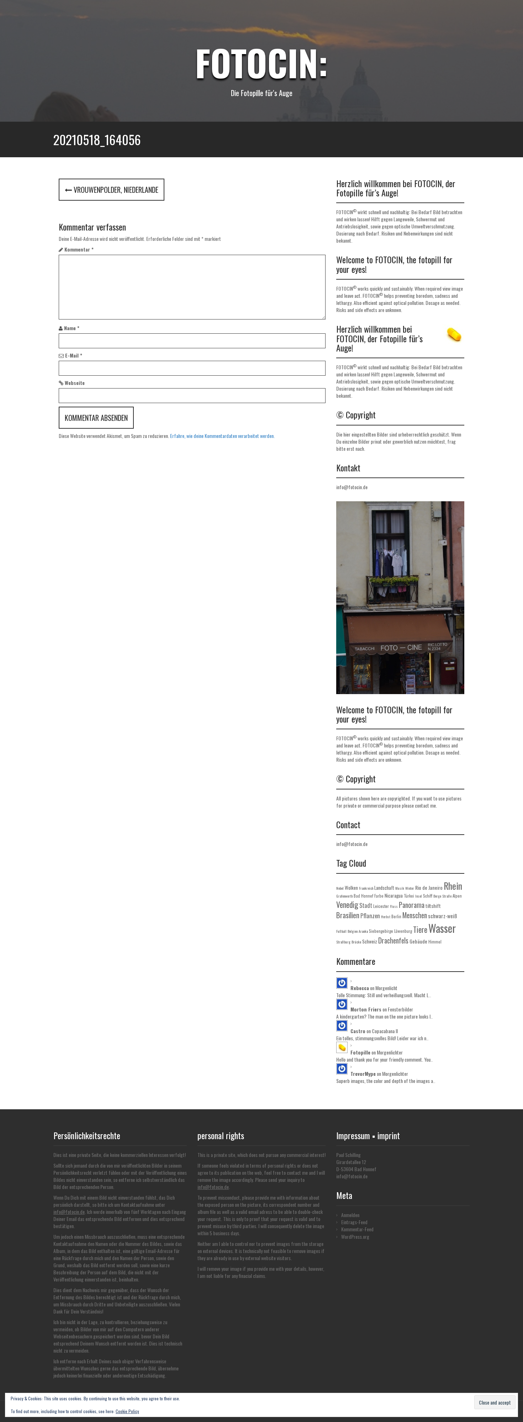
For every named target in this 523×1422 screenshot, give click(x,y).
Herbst (385, 916)
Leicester (381, 906)
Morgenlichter (390, 1052)
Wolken (351, 887)
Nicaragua (394, 895)
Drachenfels (393, 940)
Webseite (75, 382)
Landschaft (384, 887)
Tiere (420, 929)
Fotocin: (261, 62)
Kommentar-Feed (357, 1229)
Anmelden (350, 1215)
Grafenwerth (344, 896)
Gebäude (418, 941)
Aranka (363, 931)
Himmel (435, 942)
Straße (446, 896)
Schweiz (369, 941)
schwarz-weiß (442, 916)
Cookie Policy (127, 1411)
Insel (418, 896)
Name (71, 328)
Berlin (396, 916)
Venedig (347, 904)
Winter (409, 888)
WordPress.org (355, 1236)
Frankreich (366, 888)
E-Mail (73, 355)
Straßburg (343, 942)
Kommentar (79, 249)
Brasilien (347, 915)
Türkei (409, 896)
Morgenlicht (386, 988)
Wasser (442, 928)
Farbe (379, 896)
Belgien (353, 931)
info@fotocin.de (352, 487)
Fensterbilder (400, 1009)
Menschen (414, 915)
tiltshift (433, 905)
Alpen (457, 896)
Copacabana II (385, 1031)
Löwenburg (403, 931)
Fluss (394, 906)
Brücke (356, 942)
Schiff (427, 896)
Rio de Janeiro (429, 887)
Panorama (411, 905)
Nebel (340, 888)
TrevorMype (363, 1073)
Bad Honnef (363, 896)
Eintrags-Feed (354, 1222)
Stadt (365, 905)
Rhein (453, 885)
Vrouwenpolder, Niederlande (115, 189)
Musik (399, 888)
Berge (437, 896)
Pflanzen (370, 915)
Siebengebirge (381, 931)
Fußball (341, 931)
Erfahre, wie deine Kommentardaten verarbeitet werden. (222, 435)
